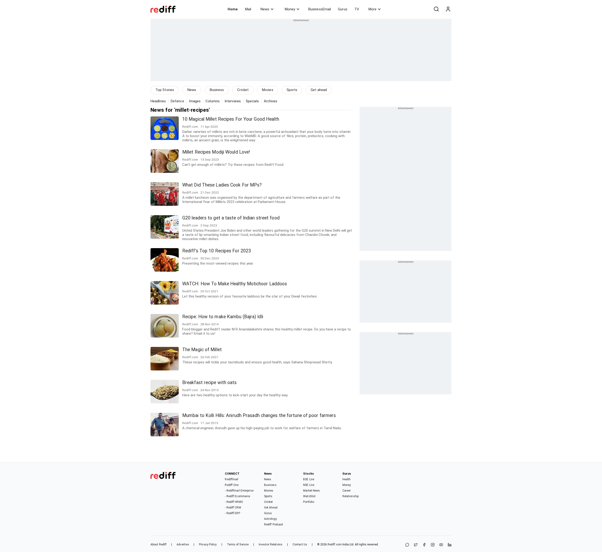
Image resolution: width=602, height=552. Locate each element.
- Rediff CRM (233, 507)
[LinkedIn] (450, 545)
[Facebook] (424, 545)
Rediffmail (231, 479)
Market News (311, 490)
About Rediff (158, 544)
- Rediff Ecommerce (237, 496)
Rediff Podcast (273, 524)
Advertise (183, 544)
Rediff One (231, 485)
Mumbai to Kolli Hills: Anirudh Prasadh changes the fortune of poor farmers (259, 415)
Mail (248, 9)
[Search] (436, 9)
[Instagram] (433, 545)
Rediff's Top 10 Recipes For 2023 (216, 251)
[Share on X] (416, 545)
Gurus (342, 9)
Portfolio (308, 502)
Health (346, 479)
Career (346, 490)
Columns (213, 101)
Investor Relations (270, 544)
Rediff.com (335, 544)
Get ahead (319, 90)
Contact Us (300, 544)
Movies (267, 90)
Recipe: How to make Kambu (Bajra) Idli (222, 316)
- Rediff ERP (232, 513)
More (372, 9)
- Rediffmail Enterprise (239, 490)
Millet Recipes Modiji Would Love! (216, 152)
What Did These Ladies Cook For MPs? (222, 185)
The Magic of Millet (202, 349)
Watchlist (309, 496)
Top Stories (164, 90)
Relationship (350, 496)
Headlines (158, 101)
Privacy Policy (208, 544)
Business (217, 90)
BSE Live (308, 479)
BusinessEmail (319, 9)
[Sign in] (448, 9)
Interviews (233, 101)
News (265, 9)
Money (290, 9)
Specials (252, 101)
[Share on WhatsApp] (407, 545)
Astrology (270, 518)
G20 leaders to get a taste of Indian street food (231, 218)
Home (233, 9)
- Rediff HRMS (233, 502)
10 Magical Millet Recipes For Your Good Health (230, 119)
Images (195, 101)
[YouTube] (441, 545)
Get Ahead (270, 507)
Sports (292, 90)
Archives (270, 101)
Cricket (243, 90)
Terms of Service (238, 544)
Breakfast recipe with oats (209, 382)
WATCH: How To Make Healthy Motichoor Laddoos (234, 283)
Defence (177, 101)
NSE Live (308, 485)
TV (356, 9)
